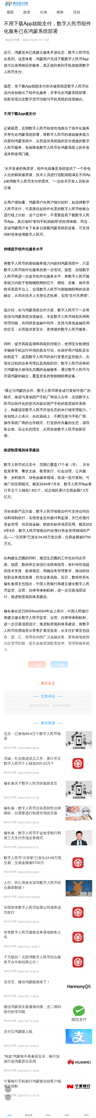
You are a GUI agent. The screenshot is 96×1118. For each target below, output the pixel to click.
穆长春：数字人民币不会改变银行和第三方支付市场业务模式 (32, 835)
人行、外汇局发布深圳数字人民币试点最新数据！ (32, 885)
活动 (76, 12)
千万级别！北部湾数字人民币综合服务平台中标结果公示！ (32, 959)
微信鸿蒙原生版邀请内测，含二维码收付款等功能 (32, 1009)
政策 (26, 12)
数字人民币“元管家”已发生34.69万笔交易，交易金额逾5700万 (32, 860)
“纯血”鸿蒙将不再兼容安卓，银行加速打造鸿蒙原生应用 (32, 1059)
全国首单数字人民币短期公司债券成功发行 (32, 910)
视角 (60, 12)
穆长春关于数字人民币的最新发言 (30, 783)
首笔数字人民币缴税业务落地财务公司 (32, 934)
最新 (10, 12)
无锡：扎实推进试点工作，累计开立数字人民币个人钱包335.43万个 (32, 761)
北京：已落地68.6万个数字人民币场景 (32, 736)
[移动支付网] (17, 4)
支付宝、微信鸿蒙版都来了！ (27, 981)
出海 (43, 12)
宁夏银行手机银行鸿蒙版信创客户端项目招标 (32, 1083)
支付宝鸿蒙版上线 (18, 1031)
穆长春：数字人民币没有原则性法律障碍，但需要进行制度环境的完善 (32, 810)
